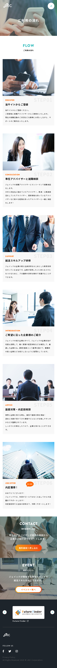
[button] (52, 612)
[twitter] (9, 651)
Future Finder (19, 621)
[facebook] (3, 651)
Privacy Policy (9, 657)
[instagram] (17, 651)
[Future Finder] (28, 612)
